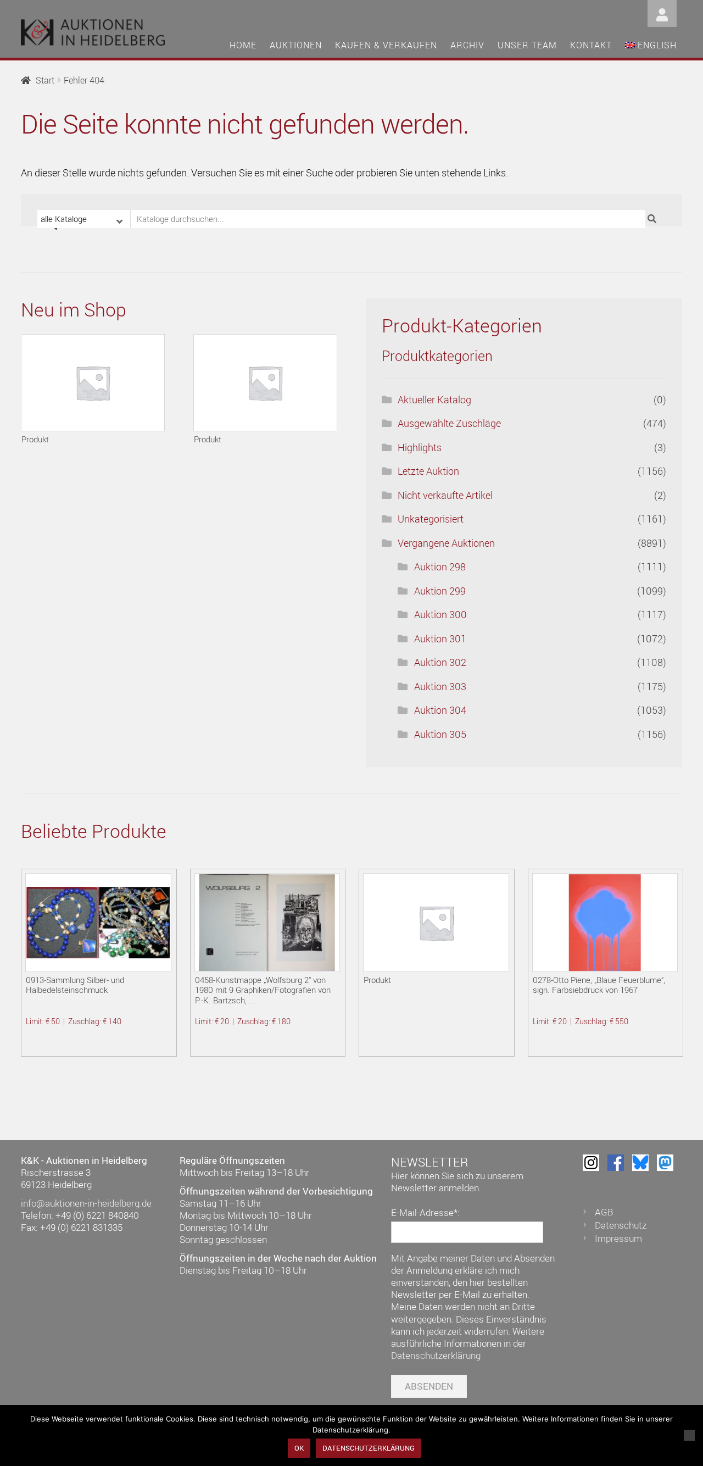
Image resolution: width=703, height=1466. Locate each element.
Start (45, 80)
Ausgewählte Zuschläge (449, 423)
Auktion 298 (440, 566)
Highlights (420, 447)
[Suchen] (653, 219)
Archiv (467, 45)
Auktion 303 (440, 686)
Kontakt (591, 45)
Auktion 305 (440, 734)
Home (243, 45)
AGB (604, 1212)
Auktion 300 (440, 614)
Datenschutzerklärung (436, 1355)
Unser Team (527, 45)
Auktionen (296, 45)
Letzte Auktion (428, 470)
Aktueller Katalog (434, 399)
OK (299, 1448)
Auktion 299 (440, 590)
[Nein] (689, 1435)
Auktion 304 (440, 710)
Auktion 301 (440, 638)
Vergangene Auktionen (446, 542)
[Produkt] (93, 382)
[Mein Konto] (662, 12)
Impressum (618, 1238)
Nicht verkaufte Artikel (445, 495)
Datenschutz (620, 1225)
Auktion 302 (440, 662)
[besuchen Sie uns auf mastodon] (665, 1162)
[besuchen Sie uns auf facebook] (615, 1162)
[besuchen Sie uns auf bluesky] (640, 1162)
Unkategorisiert (431, 518)
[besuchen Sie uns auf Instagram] (591, 1162)
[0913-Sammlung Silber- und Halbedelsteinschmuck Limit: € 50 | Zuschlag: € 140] (98, 922)
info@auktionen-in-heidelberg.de (86, 1203)
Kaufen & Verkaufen (386, 45)
